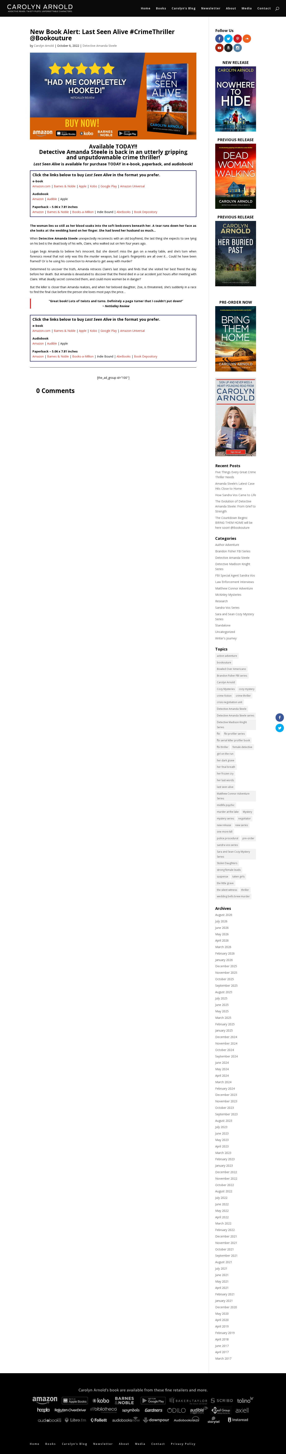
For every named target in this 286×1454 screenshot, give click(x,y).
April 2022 (222, 1217)
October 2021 (224, 1249)
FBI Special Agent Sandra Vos (235, 575)
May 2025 (222, 1011)
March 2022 (223, 1223)
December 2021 (226, 1236)
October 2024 (224, 1050)
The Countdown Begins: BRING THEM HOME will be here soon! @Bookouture (234, 523)
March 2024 (223, 1082)
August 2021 (223, 1262)
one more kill (224, 831)
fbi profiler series (234, 733)
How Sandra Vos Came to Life (235, 495)
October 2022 (224, 1185)
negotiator (244, 818)
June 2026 (222, 928)
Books (161, 8)
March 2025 (223, 1018)
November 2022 (226, 1178)
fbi (218, 733)
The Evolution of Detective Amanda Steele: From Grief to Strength (235, 506)
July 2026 (221, 921)
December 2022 (226, 1172)
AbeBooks (124, 212)
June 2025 (222, 1005)
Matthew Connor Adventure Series (233, 796)
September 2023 (226, 1114)
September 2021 (226, 1256)
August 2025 (223, 992)
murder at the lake (228, 812)
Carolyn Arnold (44, 46)
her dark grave (225, 760)
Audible (52, 199)
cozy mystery (246, 689)
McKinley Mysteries (228, 595)
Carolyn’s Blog (184, 8)
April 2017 (222, 1352)
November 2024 (226, 1043)
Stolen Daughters (227, 863)
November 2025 (226, 973)
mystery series (225, 818)
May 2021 (222, 1281)
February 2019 (225, 1333)
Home (146, 8)
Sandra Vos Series (227, 608)
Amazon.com (41, 186)
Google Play (108, 186)
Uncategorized (225, 632)
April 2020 (222, 1320)
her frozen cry (225, 773)
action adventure (227, 656)
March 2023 (223, 1153)
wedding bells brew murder (233, 896)
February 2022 (225, 1230)
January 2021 (224, 1301)
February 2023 (225, 1159)
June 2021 (222, 1275)
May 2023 (222, 1140)
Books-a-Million (83, 212)
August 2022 (223, 1191)
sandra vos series (227, 845)
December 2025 (226, 966)
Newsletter (210, 8)
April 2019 (222, 1326)
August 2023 (223, 1121)
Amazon (38, 199)
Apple (82, 186)
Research (221, 601)
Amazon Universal (132, 186)
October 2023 (224, 1108)
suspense (222, 876)
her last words (225, 780)
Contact (264, 8)
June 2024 (222, 1063)
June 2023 (222, 1133)
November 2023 (226, 1101)
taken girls (238, 876)
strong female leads (229, 870)
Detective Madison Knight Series (232, 724)
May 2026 (222, 934)
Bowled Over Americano (231, 669)
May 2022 (222, 1211)
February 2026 (225, 953)
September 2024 (226, 1056)
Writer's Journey (226, 638)
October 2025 (224, 979)
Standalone (223, 625)
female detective (242, 747)
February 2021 (225, 1294)
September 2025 (226, 986)
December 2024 (226, 1037)
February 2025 (225, 1024)
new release (224, 825)
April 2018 (222, 1339)
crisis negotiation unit (229, 702)
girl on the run (225, 754)
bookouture (224, 662)
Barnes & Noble (65, 186)
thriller (245, 890)
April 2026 (222, 940)
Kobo (93, 186)
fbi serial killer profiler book (233, 740)
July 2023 (221, 1127)
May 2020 (222, 1314)
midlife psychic (225, 805)
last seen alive (225, 787)
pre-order (248, 838)
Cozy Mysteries (226, 689)
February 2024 (225, 1088)
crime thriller (243, 695)
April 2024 (222, 1076)
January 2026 (224, 960)
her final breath (226, 767)
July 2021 (221, 1268)
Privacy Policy (183, 1444)
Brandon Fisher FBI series (232, 675)
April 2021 (222, 1288)
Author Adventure (227, 545)
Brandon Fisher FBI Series (232, 551)
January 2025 (224, 1030)
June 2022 (222, 1204)
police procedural (227, 838)
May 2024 (222, 1069)
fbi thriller (222, 747)
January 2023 (224, 1166)
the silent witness (227, 890)
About (231, 8)
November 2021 (226, 1243)
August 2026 (223, 915)
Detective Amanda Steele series (235, 715)
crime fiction (224, 695)
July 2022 (221, 1198)
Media (247, 8)
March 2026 (223, 947)
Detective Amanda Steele (99, 46)
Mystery (247, 812)
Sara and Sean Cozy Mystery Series (233, 854)
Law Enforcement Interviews (234, 582)
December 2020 (226, 1307)
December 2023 (226, 1095)
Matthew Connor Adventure (234, 588)
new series (241, 825)
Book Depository (145, 212)
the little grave (225, 883)
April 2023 (222, 1146)
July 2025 (221, 998)
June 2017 (222, 1346)
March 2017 (223, 1358)
